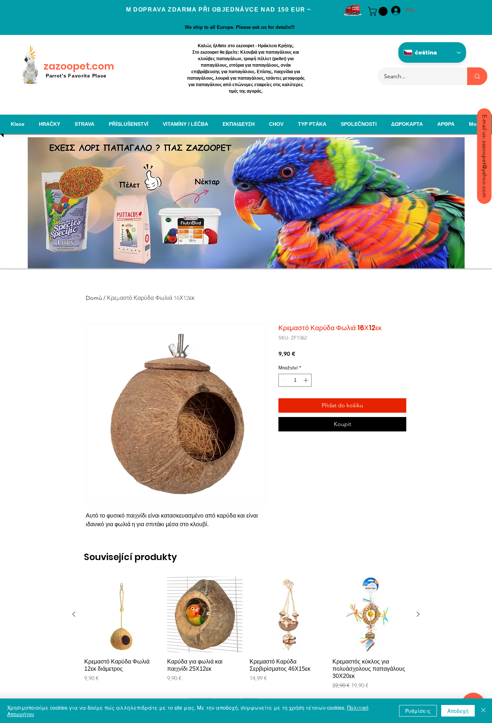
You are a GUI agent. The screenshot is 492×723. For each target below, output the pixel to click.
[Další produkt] (418, 614)
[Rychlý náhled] (122, 614)
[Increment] (306, 380)
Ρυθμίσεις (418, 710)
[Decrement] (283, 380)
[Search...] (477, 76)
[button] (379, 11)
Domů (94, 297)
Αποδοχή (458, 710)
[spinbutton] (295, 380)
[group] (246, 633)
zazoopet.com (79, 66)
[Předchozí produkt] (74, 614)
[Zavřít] (483, 710)
